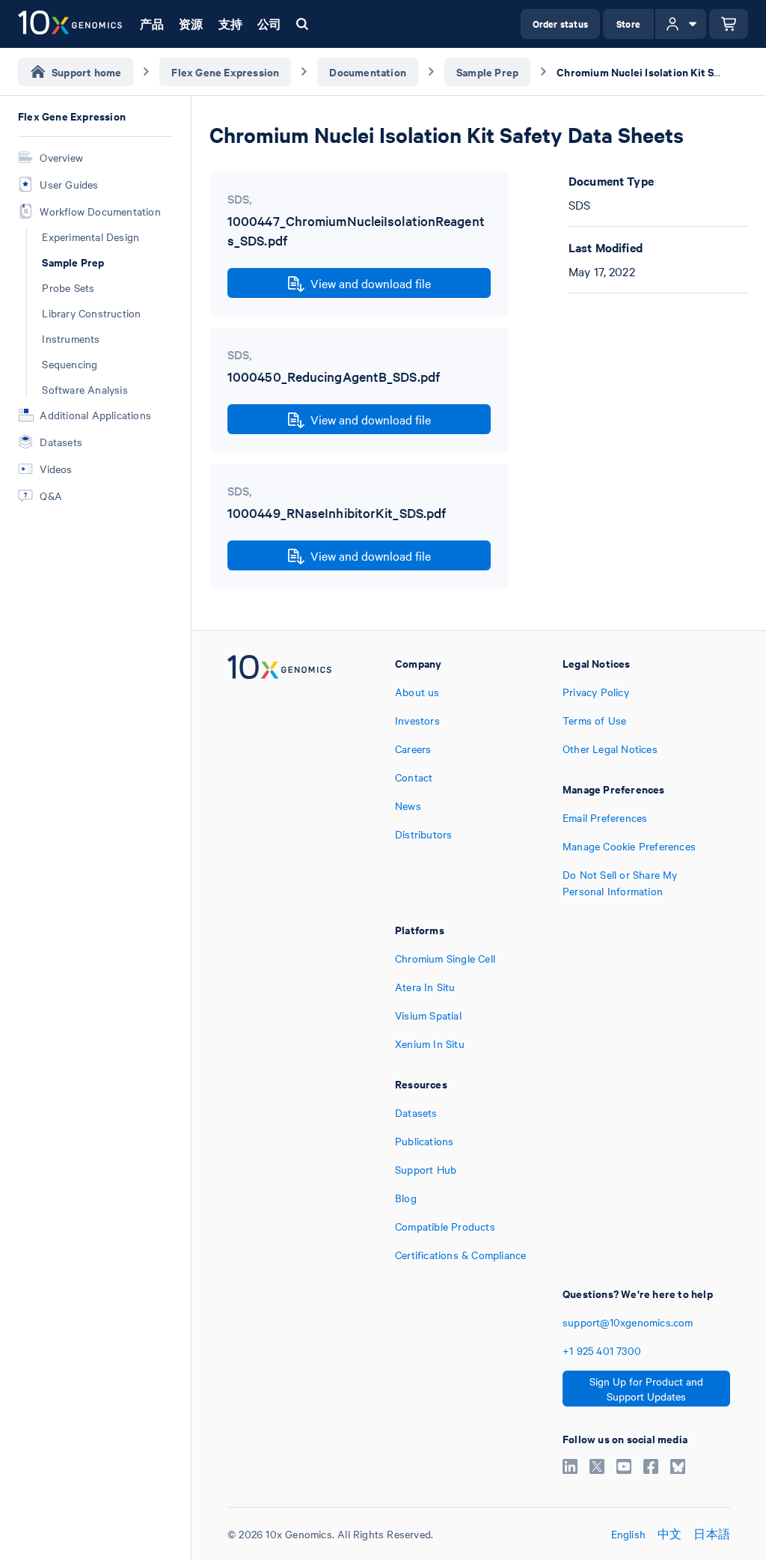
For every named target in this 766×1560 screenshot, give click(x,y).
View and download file (370, 283)
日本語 (711, 1533)
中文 (669, 1533)
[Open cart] (728, 24)
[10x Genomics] (279, 777)
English (628, 1533)
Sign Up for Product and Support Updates (646, 1389)
